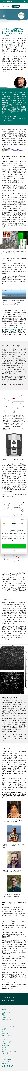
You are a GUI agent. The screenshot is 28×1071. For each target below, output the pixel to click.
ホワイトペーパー (6, 1031)
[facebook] (9, 1066)
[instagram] (12, 1066)
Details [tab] (14, 523)
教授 (6, 131)
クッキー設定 (5, 1045)
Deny (14, 550)
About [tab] (22, 523)
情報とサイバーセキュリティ (9, 1051)
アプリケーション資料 (8, 1026)
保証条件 (4, 1047)
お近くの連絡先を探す (8, 1059)
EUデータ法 (5, 1053)
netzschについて (5, 1009)
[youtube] (2, 1066)
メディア (3, 1023)
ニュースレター (6, 1061)
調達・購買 (5, 1063)
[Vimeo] (5, 1066)
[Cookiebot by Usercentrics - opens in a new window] (20, 519)
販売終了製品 (5, 1033)
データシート (5, 1030)
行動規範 (4, 1049)
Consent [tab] (5, 523)
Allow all (14, 545)
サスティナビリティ (7, 1019)
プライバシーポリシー (8, 1042)
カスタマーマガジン (7, 1035)
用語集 (3, 1014)
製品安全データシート (8, 1017)
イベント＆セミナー (7, 1012)
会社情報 (3, 1039)
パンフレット (5, 1028)
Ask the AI (16, 6)
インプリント (5, 1044)
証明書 (3, 1016)
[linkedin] (7, 1066)
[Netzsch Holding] (2, 1)
